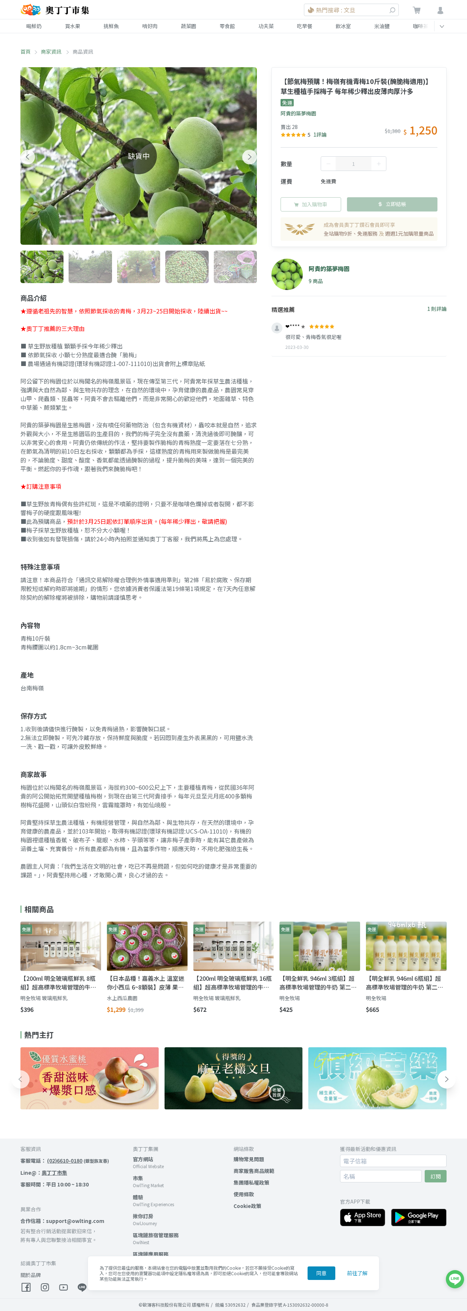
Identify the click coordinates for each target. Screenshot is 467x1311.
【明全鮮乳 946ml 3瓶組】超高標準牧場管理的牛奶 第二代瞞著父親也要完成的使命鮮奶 (318, 982)
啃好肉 (150, 26)
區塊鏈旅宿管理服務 (156, 1235)
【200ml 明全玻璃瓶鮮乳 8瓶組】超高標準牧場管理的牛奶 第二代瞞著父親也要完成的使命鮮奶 (58, 982)
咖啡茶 (420, 26)
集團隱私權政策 (251, 1182)
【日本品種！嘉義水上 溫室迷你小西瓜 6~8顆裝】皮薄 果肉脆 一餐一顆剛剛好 (145, 982)
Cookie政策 (247, 1205)
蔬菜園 (188, 26)
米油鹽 (382, 26)
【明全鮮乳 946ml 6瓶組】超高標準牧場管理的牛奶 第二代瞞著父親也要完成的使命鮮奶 (404, 982)
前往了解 (357, 1273)
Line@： (43, 1172)
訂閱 (436, 1176)
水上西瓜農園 (122, 998)
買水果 (72, 26)
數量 (286, 163)
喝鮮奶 (34, 26)
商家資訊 (51, 51)
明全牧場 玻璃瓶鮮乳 (43, 998)
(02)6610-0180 (64, 1160)
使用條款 (244, 1194)
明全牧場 (289, 998)
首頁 (25, 51)
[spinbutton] (353, 163)
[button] (27, 157)
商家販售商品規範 (254, 1170)
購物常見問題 (249, 1159)
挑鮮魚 (111, 26)
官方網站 (143, 1159)
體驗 (138, 1197)
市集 (138, 1178)
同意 (321, 1273)
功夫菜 (266, 26)
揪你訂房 (143, 1216)
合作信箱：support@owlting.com (62, 1220)
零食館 (227, 26)
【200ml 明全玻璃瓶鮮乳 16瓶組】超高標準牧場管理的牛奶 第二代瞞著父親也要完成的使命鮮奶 (232, 982)
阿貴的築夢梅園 (298, 113)
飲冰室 (343, 26)
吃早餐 (304, 26)
